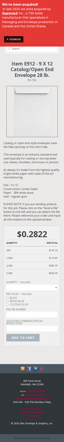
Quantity (11, 282)
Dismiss (15, 39)
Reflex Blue (16, 301)
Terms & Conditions (32, 412)
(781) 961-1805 (35, 394)
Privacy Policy (32, 408)
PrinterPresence (39, 438)
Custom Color (18, 304)
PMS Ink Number (16, 309)
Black (13, 297)
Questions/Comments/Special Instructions (24, 322)
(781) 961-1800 (36, 391)
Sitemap (32, 415)
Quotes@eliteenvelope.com (32, 398)
